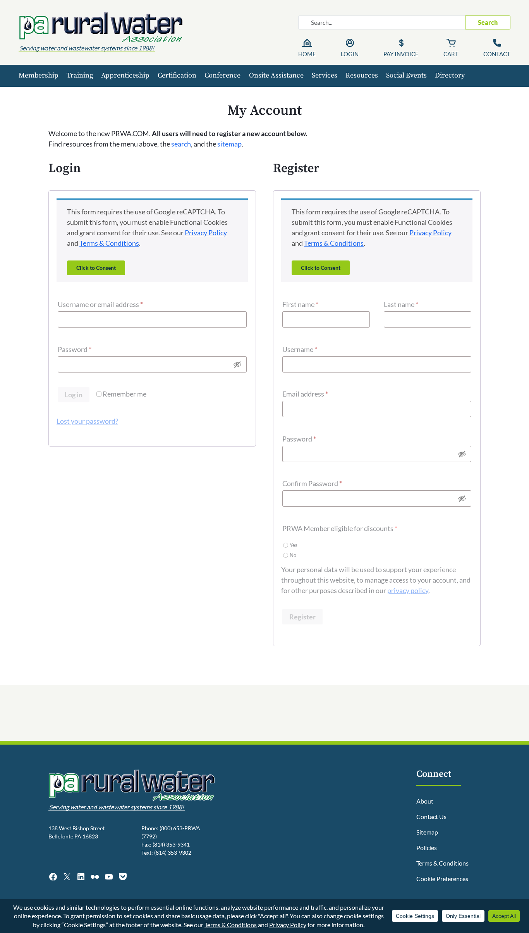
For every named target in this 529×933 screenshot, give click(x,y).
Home (307, 53)
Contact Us (431, 816)
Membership (38, 75)
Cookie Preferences (442, 878)
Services (324, 75)
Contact (496, 53)
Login (350, 53)
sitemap (229, 144)
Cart (451, 53)
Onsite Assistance (276, 75)
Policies (426, 847)
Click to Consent (96, 267)
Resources (361, 75)
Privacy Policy (206, 232)
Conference (222, 75)
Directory (450, 75)
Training (80, 75)
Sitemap (427, 832)
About (424, 801)
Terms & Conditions (109, 243)
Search (488, 22)
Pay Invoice (401, 53)
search (181, 144)
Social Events (406, 75)
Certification (177, 75)
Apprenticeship (125, 75)
